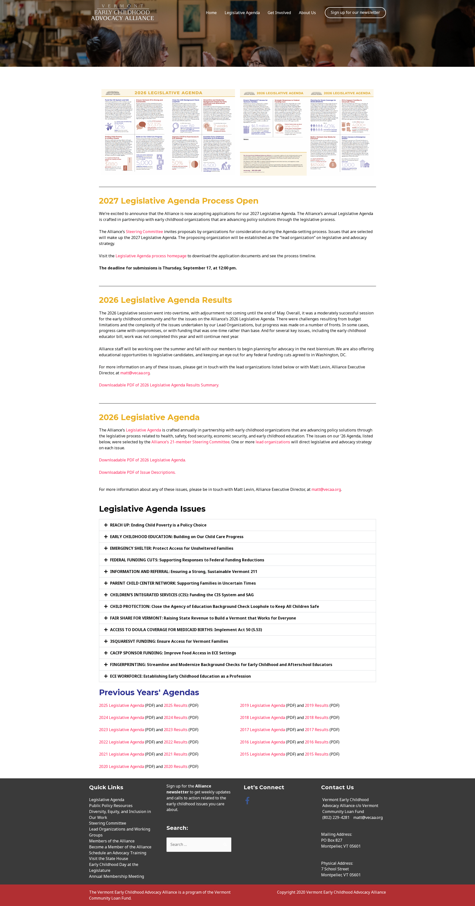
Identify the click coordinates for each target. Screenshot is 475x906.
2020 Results (176, 766)
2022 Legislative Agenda (121, 742)
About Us (307, 12)
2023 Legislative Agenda (121, 729)
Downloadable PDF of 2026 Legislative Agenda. (142, 460)
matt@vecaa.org (135, 373)
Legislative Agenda (242, 12)
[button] (237, 525)
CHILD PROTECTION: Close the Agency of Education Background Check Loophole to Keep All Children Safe (214, 606)
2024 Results (176, 717)
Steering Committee (144, 231)
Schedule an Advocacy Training (117, 853)
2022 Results (176, 742)
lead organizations (273, 442)
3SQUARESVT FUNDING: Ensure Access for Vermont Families (169, 641)
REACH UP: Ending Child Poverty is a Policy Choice (158, 525)
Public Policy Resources (111, 805)
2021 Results (176, 754)
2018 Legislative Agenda (262, 717)
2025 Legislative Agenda (121, 705)
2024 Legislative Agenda (121, 717)
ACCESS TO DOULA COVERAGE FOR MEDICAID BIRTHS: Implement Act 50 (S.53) (186, 629)
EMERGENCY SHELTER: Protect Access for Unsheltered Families (171, 548)
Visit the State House (108, 858)
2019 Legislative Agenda (262, 705)
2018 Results (317, 717)
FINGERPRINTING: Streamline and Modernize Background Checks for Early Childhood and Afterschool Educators (221, 664)
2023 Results (176, 729)
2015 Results (317, 754)
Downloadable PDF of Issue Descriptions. (137, 472)
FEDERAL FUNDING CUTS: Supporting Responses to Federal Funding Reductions (187, 560)
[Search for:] (199, 844)
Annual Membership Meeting (116, 876)
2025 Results (176, 705)
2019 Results (317, 705)
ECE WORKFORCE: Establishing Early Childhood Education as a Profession (180, 676)
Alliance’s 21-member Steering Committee (190, 442)
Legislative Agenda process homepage (152, 256)
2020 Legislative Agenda (121, 766)
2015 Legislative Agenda (262, 754)
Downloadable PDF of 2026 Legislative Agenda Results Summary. (159, 385)
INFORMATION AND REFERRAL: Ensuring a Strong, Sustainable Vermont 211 (183, 571)
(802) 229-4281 (336, 817)
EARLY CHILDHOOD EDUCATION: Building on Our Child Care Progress (176, 536)
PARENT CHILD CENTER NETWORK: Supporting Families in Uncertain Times (183, 583)
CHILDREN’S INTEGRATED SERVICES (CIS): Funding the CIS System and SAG (182, 594)
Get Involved (279, 12)
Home (211, 12)
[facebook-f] (248, 800)
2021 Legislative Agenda (121, 754)
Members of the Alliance (112, 841)
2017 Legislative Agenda (262, 729)
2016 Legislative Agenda (262, 742)
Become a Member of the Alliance (120, 847)
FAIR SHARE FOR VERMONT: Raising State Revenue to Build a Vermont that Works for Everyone (203, 618)
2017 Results (317, 729)
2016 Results (317, 742)
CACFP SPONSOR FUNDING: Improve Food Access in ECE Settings (173, 653)
